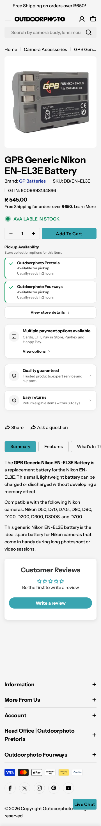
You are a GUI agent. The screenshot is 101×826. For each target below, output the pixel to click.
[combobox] (50, 32)
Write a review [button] (51, 603)
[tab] (20, 446)
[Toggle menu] (7, 19)
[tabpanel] (50, 506)
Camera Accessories (45, 49)
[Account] (82, 19)
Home (10, 49)
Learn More (85, 206)
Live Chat (84, 804)
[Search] (88, 32)
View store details (48, 312)
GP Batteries (32, 181)
